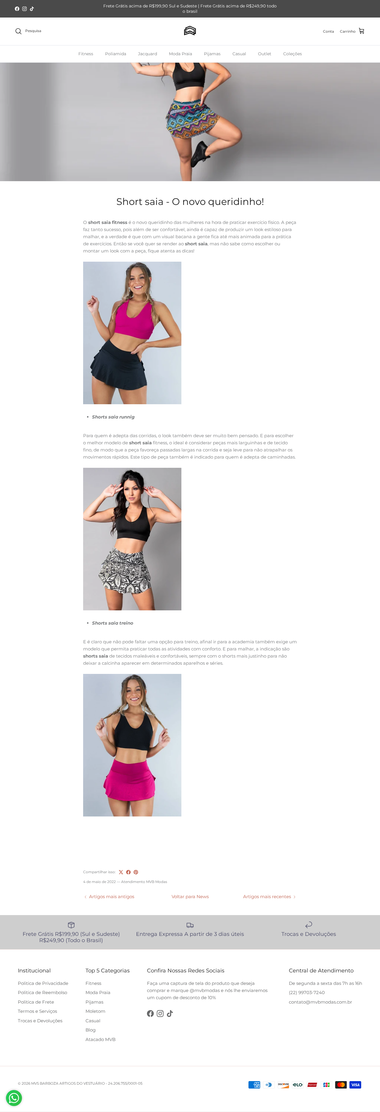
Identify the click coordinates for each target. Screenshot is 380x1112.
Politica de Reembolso (42, 992)
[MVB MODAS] (190, 31)
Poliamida (115, 53)
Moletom (95, 1011)
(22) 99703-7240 (307, 992)
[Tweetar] (121, 872)
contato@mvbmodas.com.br (320, 1002)
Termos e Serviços (37, 1011)
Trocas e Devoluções (40, 1020)
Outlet (264, 53)
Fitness (85, 53)
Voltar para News (190, 896)
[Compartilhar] (128, 872)
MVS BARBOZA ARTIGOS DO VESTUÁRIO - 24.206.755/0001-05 (86, 1083)
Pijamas (212, 53)
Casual (239, 53)
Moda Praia (180, 53)
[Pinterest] (136, 872)
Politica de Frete (36, 1002)
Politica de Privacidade (43, 983)
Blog (91, 1030)
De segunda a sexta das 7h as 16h (325, 983)
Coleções (292, 53)
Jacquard (147, 53)
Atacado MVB (100, 1039)
